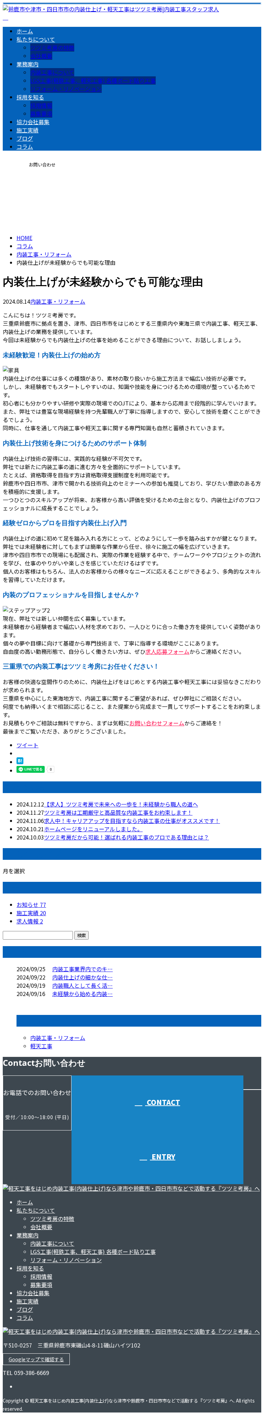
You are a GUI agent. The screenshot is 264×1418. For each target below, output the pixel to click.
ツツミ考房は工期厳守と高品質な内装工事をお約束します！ (118, 812)
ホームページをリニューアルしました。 (93, 829)
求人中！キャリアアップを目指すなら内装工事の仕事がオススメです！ (132, 820)
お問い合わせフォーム (156, 723)
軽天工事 (41, 1046)
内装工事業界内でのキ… (82, 969)
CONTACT (27, 187)
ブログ (24, 138)
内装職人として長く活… (82, 985)
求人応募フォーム (167, 651)
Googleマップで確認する (36, 1359)
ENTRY (162, 1156)
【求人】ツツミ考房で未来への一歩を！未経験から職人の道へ (121, 804)
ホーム (24, 31)
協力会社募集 (33, 122)
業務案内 (27, 64)
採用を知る (30, 97)
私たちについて (35, 39)
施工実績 (27, 130)
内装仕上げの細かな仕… (82, 977)
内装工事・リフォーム (44, 254)
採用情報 (41, 105)
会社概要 (41, 56)
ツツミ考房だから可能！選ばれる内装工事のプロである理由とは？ (126, 837)
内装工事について (52, 72)
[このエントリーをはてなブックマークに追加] (19, 762)
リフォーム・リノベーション (66, 89)
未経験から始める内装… (82, 993)
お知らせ (31, 904)
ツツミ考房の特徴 (52, 47)
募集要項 (41, 113)
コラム (24, 146)
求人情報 (29, 921)
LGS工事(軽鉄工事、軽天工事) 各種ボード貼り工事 (93, 80)
